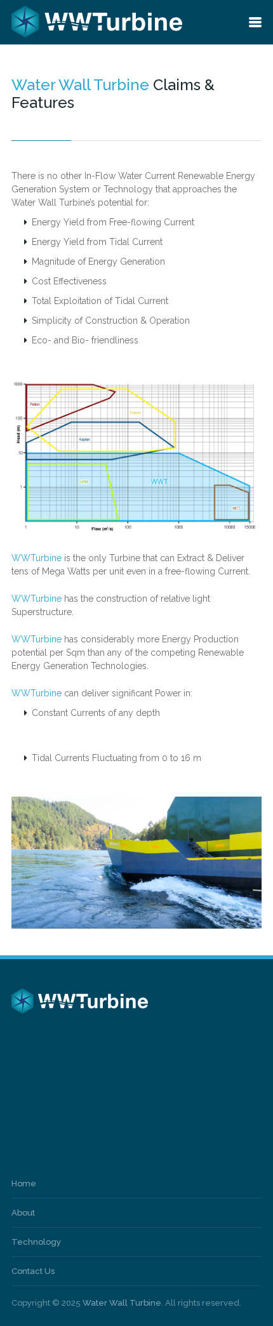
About (23, 1212)
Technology (36, 1242)
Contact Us (33, 1271)
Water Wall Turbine (122, 1303)
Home (23, 1183)
